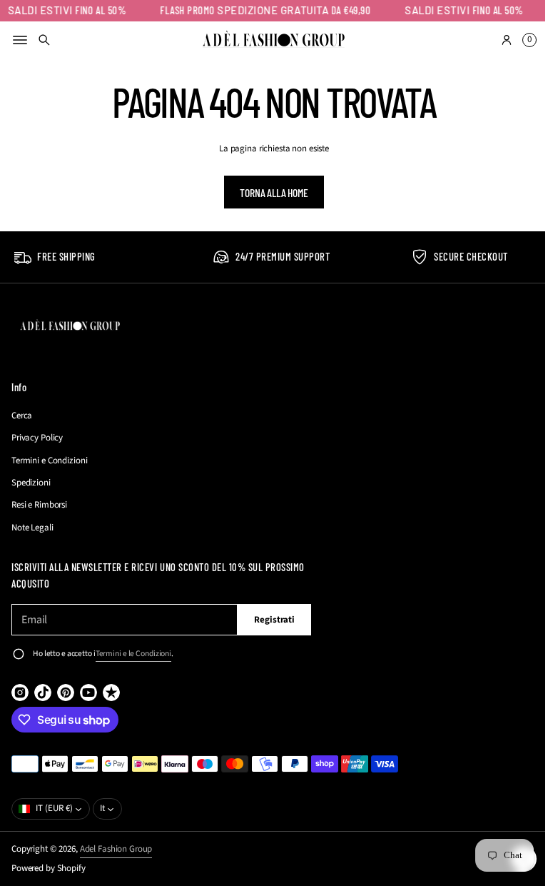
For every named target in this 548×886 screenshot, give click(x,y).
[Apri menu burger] (20, 40)
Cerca (21, 415)
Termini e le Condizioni (133, 654)
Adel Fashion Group (116, 848)
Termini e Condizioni (49, 460)
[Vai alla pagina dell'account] (495, 40)
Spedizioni (31, 482)
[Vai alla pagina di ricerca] (44, 40)
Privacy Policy (37, 437)
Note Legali (32, 527)
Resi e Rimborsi (39, 504)
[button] (44, 40)
